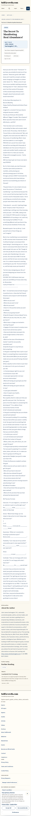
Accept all (8, 808)
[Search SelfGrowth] (9, 8)
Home (3, 15)
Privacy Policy (4, 762)
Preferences (15, 812)
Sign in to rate (7, 58)
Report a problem (7, 790)
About (2, 8)
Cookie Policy (5, 771)
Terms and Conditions (7, 766)
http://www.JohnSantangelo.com (11, 654)
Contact (3, 753)
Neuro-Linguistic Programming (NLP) (13, 19)
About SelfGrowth (6, 732)
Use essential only (23, 808)
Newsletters (4, 741)
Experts (3, 712)
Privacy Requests (5, 778)
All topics (3, 708)
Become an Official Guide (8, 749)
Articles (9, 15)
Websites (3, 736)
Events (3, 745)
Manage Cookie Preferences (9, 782)
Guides (3, 717)
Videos (3, 725)
